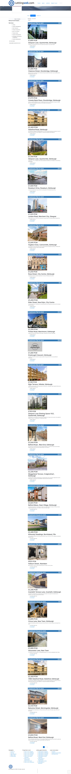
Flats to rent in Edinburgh (29, 752)
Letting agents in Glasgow (43, 751)
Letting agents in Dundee (42, 755)
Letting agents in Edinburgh (43, 752)
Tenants (39, 3)
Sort (29, 20)
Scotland (53, 751)
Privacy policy (13, 756)
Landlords (48, 3)
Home (28, 15)
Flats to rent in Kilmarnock (29, 762)
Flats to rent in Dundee (28, 755)
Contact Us (38, 15)
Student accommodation (56, 752)
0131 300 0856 (32, 46)
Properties (33, 15)
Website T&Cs (13, 755)
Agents (43, 3)
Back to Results (17, 19)
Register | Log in (54, 3)
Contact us (13, 751)
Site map (12, 752)
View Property (32, 47)
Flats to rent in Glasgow (28, 751)
